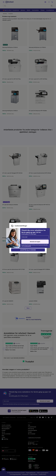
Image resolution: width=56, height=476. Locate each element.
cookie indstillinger (27, 238)
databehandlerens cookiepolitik (30, 239)
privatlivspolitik (15, 239)
